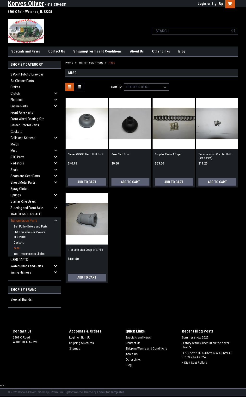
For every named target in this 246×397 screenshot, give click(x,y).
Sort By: (116, 87)
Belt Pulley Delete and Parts (31, 226)
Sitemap (74, 348)
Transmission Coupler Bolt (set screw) (214, 156)
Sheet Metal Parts (23, 182)
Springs (16, 195)
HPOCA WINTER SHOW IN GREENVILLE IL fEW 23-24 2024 (207, 355)
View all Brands (21, 299)
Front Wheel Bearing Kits (27, 119)
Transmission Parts (24, 220)
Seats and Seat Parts (25, 176)
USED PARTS (19, 259)
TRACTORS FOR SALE (26, 214)
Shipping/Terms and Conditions (97, 51)
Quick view (87, 145)
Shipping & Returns (81, 343)
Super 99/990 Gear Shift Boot (85, 154)
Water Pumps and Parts (27, 266)
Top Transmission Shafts (29, 254)
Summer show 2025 (195, 337)
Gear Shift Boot (120, 154)
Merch (15, 144)
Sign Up (217, 4)
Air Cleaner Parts (22, 81)
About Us (137, 51)
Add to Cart (86, 182)
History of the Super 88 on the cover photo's (205, 345)
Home (69, 62)
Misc (14, 150)
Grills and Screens (23, 138)
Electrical (17, 100)
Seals (14, 170)
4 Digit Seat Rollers (194, 362)
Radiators (17, 163)
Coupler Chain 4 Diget (168, 154)
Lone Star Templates (110, 392)
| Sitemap (43, 392)
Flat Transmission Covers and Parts (29, 234)
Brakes (15, 87)
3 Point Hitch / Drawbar (27, 74)
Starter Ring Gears (23, 201)
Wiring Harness (21, 272)
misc (16, 248)
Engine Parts (19, 106)
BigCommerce (73, 392)
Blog (181, 51)
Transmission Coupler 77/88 (85, 249)
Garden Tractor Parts (25, 125)
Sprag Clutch (19, 189)
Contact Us (56, 51)
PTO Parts (18, 157)
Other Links (161, 51)
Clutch (15, 93)
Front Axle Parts (22, 112)
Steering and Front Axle (27, 208)
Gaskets (16, 131)
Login (202, 4)
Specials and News (25, 51)
